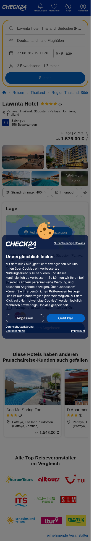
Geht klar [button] (65, 318)
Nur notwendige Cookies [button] (69, 243)
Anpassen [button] (25, 318)
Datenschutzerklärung (20, 326)
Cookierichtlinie (15, 330)
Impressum (78, 330)
